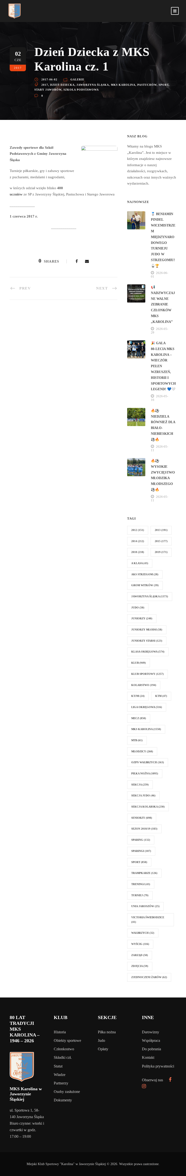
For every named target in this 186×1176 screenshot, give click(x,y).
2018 (137, 552)
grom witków (145, 585)
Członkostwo (64, 1049)
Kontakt (148, 1057)
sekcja (140, 784)
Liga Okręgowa (146, 707)
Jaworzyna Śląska (93, 84)
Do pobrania (151, 1049)
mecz (138, 718)
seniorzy (141, 817)
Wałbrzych (142, 932)
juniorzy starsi (146, 640)
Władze (59, 1075)
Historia (60, 1032)
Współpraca (151, 1040)
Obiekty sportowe (67, 1040)
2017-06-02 (49, 79)
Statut (58, 1066)
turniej (139, 895)
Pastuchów (147, 84)
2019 (161, 552)
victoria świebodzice (147, 919)
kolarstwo (143, 685)
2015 (161, 541)
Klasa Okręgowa (147, 651)
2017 (44, 84)
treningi (140, 884)
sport (164, 84)
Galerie (77, 79)
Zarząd (139, 955)
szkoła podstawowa (81, 89)
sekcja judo (143, 795)
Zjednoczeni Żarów (149, 977)
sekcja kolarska (148, 806)
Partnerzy (61, 1083)
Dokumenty (63, 1100)
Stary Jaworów (48, 89)
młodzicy (142, 751)
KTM (161, 695)
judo (137, 607)
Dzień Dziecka (62, 84)
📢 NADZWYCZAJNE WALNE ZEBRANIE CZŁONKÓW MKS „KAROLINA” (163, 304)
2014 (137, 541)
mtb (137, 740)
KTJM (138, 695)
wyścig (140, 943)
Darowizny (150, 1032)
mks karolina (123, 84)
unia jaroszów (145, 906)
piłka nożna (144, 773)
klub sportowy (147, 673)
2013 (161, 530)
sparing (140, 839)
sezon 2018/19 (144, 828)
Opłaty (103, 1049)
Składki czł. (63, 1057)
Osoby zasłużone (67, 1092)
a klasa (139, 563)
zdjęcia (139, 966)
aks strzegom (144, 574)
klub (138, 662)
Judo (101, 1040)
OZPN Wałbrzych (147, 762)
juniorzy (141, 618)
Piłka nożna (107, 1032)
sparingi (141, 850)
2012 (137, 530)
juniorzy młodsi (146, 629)
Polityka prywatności (158, 1066)
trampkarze (144, 873)
